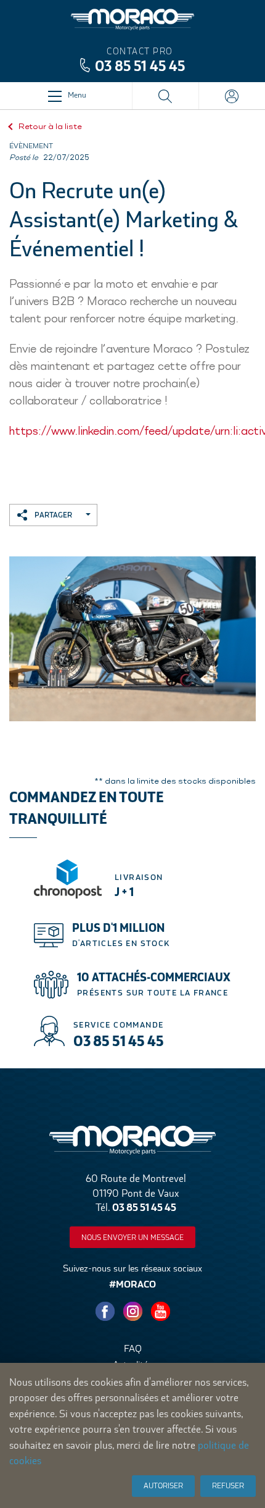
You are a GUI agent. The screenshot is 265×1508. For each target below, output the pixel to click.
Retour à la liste (50, 125)
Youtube (160, 1311)
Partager (53, 515)
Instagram (132, 1311)
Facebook (105, 1311)
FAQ (133, 1348)
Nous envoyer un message (132, 1237)
